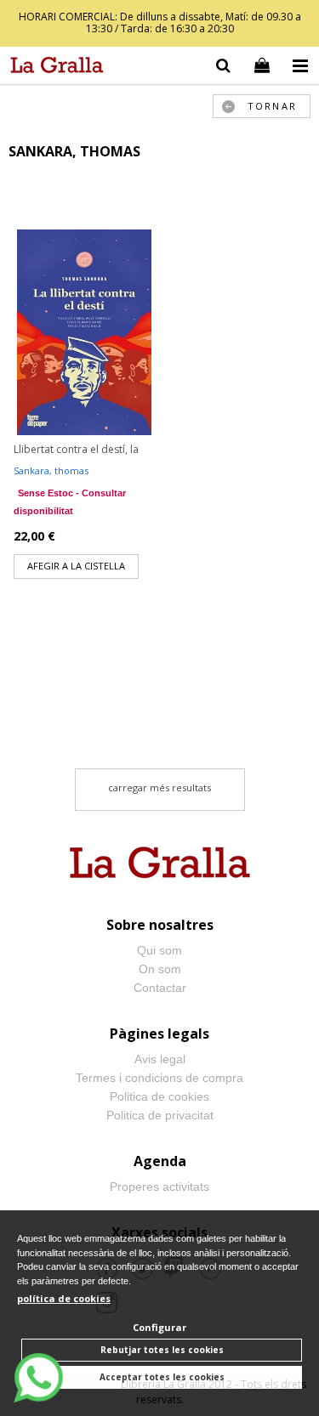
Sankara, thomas (51, 470)
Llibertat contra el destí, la (76, 449)
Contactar (160, 987)
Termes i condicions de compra (159, 1078)
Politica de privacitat (160, 1115)
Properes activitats (159, 1186)
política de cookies (64, 1298)
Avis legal (159, 1059)
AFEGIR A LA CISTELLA (76, 565)
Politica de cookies (159, 1096)
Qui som (159, 950)
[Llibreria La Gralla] (52, 68)
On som (160, 969)
